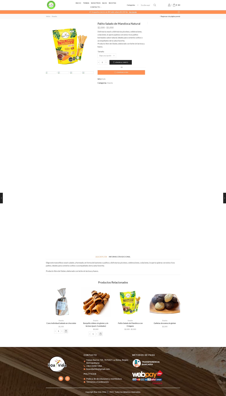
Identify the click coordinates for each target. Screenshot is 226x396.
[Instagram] (67, 378)
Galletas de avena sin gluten (165, 323)
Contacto (95, 7)
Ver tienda (125, 12)
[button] (66, 331)
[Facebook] (61, 378)
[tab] (101, 256)
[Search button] (154, 5)
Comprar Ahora (122, 72)
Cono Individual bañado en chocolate (61, 323)
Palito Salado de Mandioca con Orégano (130, 324)
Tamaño (101, 51)
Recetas (112, 3)
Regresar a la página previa (170, 16)
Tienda (86, 3)
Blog (104, 3)
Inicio (78, 3)
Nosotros (96, 3)
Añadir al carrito (121, 62)
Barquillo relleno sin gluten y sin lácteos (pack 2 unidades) (95, 324)
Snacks (54, 16)
